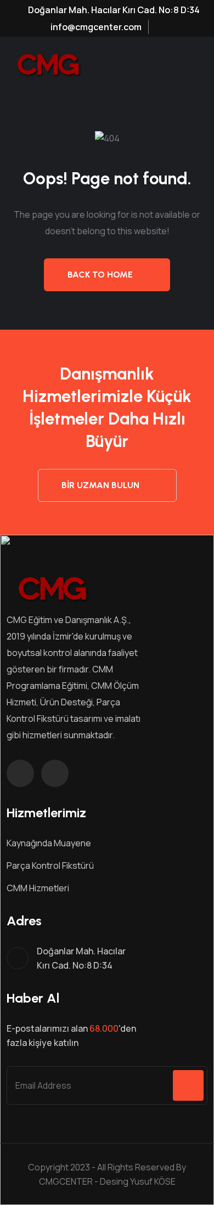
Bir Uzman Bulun (100, 485)
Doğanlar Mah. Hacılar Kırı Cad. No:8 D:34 (113, 10)
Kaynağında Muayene (49, 843)
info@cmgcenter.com (95, 27)
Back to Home (100, 274)
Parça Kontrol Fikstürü (50, 865)
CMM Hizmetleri (38, 888)
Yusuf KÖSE (153, 1181)
